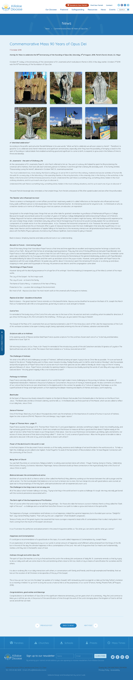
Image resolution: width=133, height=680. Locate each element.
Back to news (68, 625)
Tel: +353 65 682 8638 (13, 670)
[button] (2, 342)
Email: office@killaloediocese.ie (34, 670)
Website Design (54, 675)
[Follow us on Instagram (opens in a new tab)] (125, 5)
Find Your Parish (97, 5)
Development (68, 675)
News (103, 9)
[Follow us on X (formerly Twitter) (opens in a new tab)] (118, 5)
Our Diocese (51, 9)
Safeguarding (78, 9)
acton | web (80, 675)
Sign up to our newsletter (40, 655)
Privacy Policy (104, 670)
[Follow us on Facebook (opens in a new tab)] (121, 5)
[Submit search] (128, 9)
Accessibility (115, 670)
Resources (92, 9)
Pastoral (64, 9)
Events (112, 9)
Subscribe (100, 656)
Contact (109, 5)
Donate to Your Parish (78, 5)
